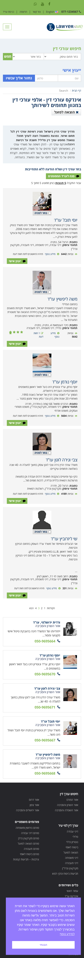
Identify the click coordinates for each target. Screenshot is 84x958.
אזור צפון (34, 805)
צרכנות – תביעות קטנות (26, 859)
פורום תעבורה (31, 849)
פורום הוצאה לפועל (28, 843)
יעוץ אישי (15, 261)
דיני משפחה (71, 858)
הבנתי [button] (43, 944)
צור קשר (37, 11)
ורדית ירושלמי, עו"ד (46, 622)
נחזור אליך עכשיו (19, 78)
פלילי (75, 837)
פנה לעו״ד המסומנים (61, 176)
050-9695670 (45, 674)
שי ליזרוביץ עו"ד (64, 538)
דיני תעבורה (71, 863)
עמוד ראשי (72, 891)
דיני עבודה (72, 831)
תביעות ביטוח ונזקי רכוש (65, 873)
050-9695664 (45, 641)
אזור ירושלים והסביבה (27, 810)
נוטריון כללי (72, 842)
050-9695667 (45, 740)
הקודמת (51, 608)
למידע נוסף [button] (67, 934)
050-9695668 (45, 773)
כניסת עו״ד (8, 11)
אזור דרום (34, 799)
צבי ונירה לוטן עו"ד (61, 460)
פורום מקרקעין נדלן (28, 838)
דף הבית (76, 90)
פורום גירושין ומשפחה (27, 828)
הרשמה (23, 11)
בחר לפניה (41, 213)
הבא (31, 608)
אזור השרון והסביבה (67, 805)
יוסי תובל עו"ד (65, 220)
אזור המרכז (72, 799)
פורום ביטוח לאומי (29, 854)
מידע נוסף (50, 254)
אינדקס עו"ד (71, 896)
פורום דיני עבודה (30, 833)
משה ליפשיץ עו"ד (62, 299)
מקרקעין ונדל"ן (70, 868)
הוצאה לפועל (65, 112)
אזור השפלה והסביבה (66, 810)
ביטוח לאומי (72, 847)
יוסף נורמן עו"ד (64, 382)
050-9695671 (45, 707)
